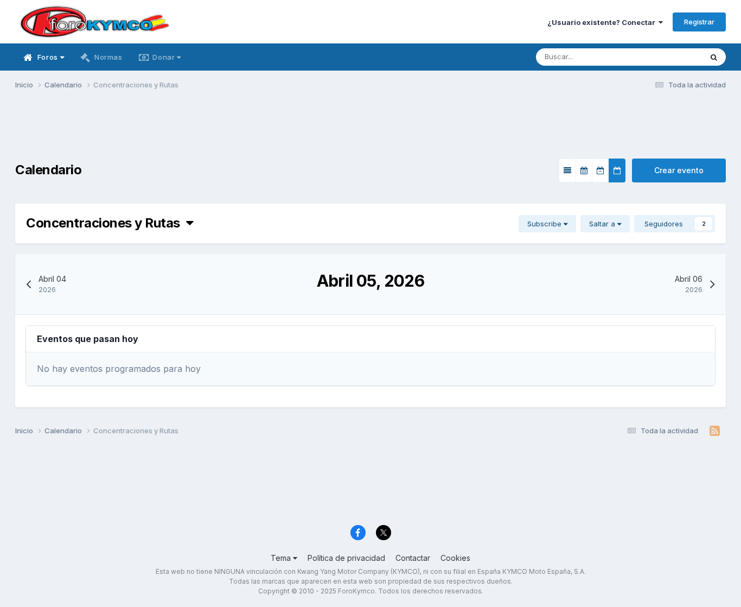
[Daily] (617, 170)
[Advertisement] (370, 130)
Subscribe (545, 223)
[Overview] (567, 170)
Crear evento (679, 170)
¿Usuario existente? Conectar (603, 22)
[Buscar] (714, 57)
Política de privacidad (346, 557)
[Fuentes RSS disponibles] (715, 431)
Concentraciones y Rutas (106, 223)
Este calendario (662, 57)
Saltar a (603, 223)
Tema (282, 557)
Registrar (699, 21)
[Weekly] (600, 170)
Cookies (455, 557)
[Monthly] (584, 170)
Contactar (412, 557)
